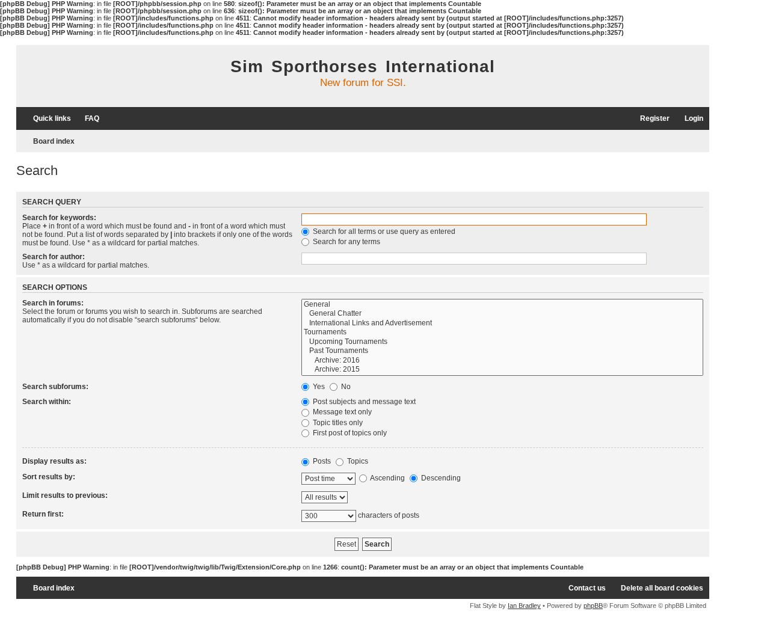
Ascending (387, 478)
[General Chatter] (502, 314)
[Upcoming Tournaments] (502, 342)
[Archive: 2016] (502, 361)
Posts (321, 461)
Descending (440, 478)
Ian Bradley (524, 605)
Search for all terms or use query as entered (383, 231)
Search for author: (53, 257)
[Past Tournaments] (502, 351)
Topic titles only (337, 423)
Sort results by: (48, 477)
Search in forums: (53, 303)
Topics (356, 461)
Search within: (46, 401)
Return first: (43, 514)
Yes (318, 386)
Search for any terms (345, 242)
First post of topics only (349, 433)
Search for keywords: (59, 217)
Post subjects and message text (363, 401)
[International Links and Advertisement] (502, 323)
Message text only (341, 412)
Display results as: (54, 461)
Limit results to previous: (65, 495)
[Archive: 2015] (502, 370)
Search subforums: (55, 386)
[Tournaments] (502, 332)
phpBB (593, 605)
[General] (502, 305)
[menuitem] (86, 119)
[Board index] (88, 77)
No (345, 386)
